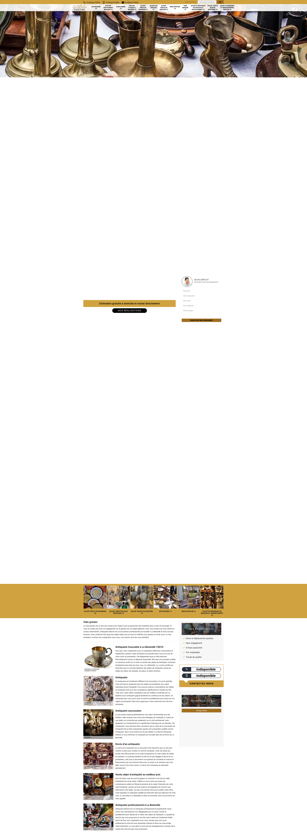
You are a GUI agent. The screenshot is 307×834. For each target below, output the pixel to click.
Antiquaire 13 (96, 7)
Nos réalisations (129, 310)
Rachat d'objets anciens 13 (132, 7)
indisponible (93, 2)
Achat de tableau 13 (153, 7)
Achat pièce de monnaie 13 (143, 7)
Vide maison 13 (185, 7)
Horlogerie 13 (120, 7)
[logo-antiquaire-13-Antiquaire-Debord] (79, 7)
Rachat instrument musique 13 (108, 7)
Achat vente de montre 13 (164, 7)
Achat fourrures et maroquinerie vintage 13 (227, 7)
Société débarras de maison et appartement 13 (198, 7)
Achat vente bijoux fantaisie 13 (212, 7)
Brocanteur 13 (175, 7)
